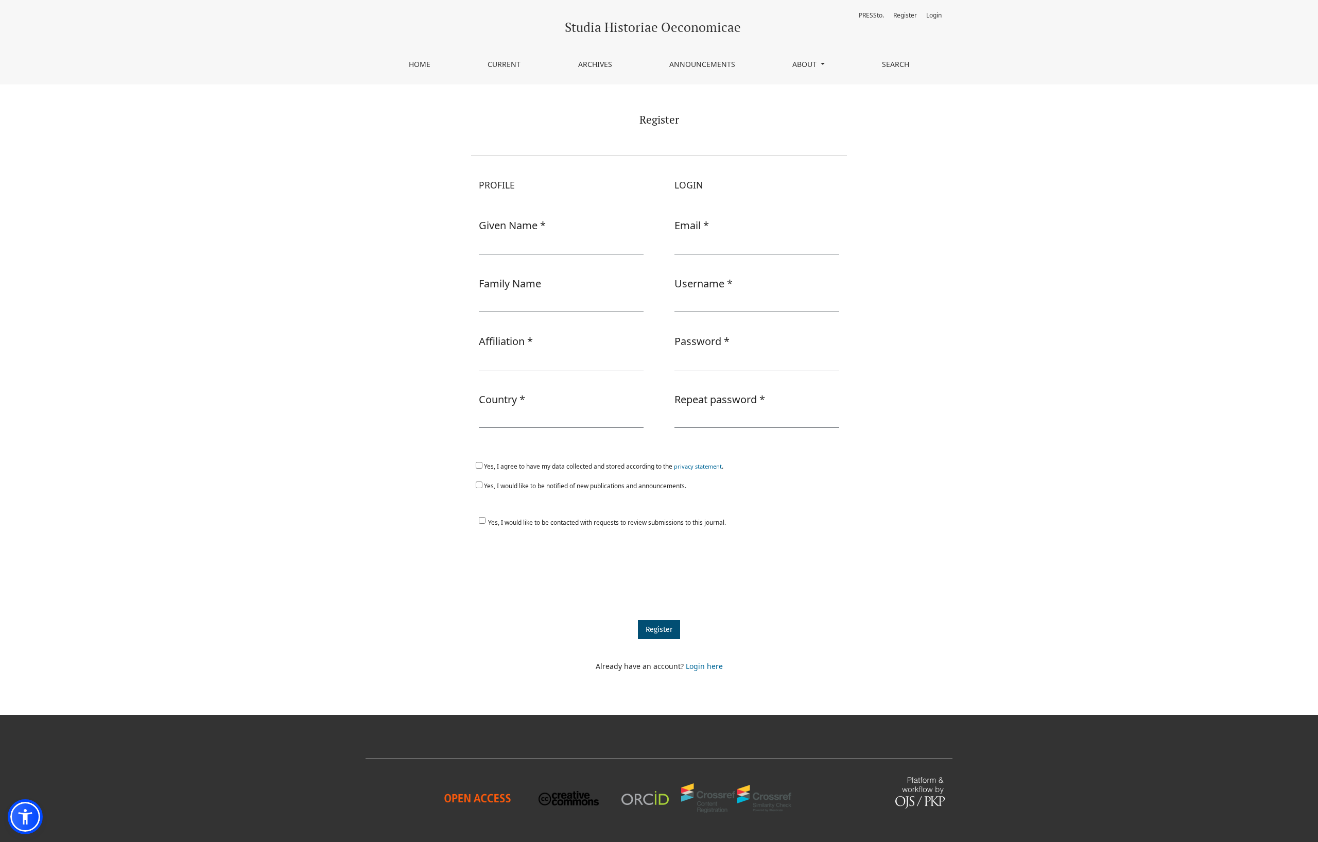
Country (502, 399)
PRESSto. (871, 15)
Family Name (510, 283)
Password (702, 341)
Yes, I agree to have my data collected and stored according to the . (602, 466)
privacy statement (698, 466)
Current (504, 64)
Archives (595, 64)
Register (905, 15)
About (805, 64)
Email (691, 225)
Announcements (702, 64)
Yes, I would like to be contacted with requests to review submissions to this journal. (607, 522)
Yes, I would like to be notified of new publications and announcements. (584, 486)
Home (419, 64)
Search (895, 64)
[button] (25, 817)
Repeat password (719, 399)
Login (934, 15)
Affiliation (506, 341)
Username (703, 283)
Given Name (512, 225)
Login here (704, 666)
